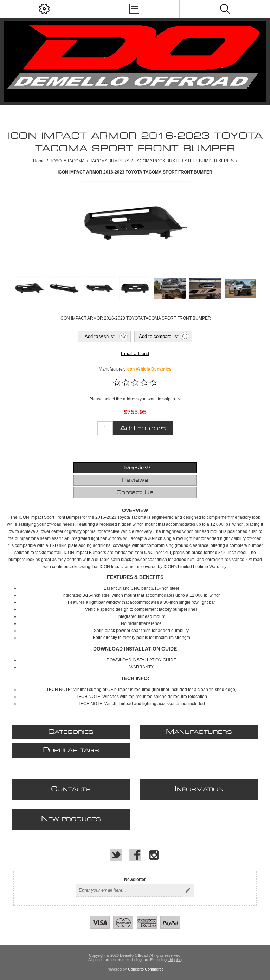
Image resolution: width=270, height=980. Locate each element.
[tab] (135, 467)
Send (187, 890)
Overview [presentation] (135, 467)
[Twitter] (116, 855)
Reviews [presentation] (135, 480)
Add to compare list (159, 336)
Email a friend (135, 353)
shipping (175, 960)
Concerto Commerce (146, 969)
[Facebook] (135, 855)
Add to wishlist (100, 336)
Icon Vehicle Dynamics (149, 369)
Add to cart (143, 428)
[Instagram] (154, 855)
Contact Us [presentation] (135, 492)
